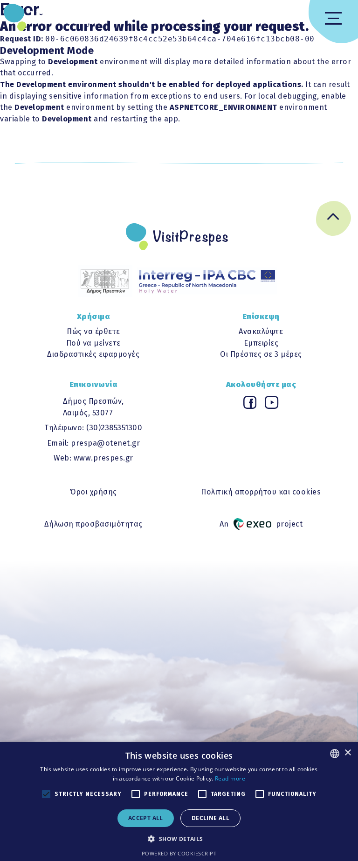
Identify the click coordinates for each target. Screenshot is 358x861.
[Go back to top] (333, 220)
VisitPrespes (68, 17)
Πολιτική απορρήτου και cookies (261, 491)
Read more (230, 778)
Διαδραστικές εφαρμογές (93, 354)
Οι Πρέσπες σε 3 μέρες (261, 354)
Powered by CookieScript (179, 853)
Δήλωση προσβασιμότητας (93, 524)
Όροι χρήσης (93, 491)
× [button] (347, 752)
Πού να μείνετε (93, 343)
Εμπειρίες (261, 343)
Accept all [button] (145, 818)
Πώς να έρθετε (93, 331)
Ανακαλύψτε (261, 331)
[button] (179, 838)
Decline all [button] (210, 818)
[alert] (179, 801)
